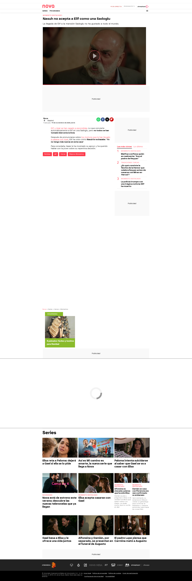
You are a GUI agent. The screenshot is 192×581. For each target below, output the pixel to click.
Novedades (47, 495)
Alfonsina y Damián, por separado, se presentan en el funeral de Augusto (95, 540)
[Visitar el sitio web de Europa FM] (120, 565)
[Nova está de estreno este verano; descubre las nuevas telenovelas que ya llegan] (60, 483)
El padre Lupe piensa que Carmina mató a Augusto (130, 539)
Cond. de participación (130, 573)
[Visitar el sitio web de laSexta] (79, 565)
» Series (49, 309)
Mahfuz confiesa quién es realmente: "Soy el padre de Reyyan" (132, 156)
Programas (55, 11)
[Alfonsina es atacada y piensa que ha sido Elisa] (123, 478)
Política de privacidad (99, 573)
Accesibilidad (110, 576)
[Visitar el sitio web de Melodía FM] (127, 565)
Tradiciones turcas (130, 162)
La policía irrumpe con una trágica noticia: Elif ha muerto (132, 184)
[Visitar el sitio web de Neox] (85, 565)
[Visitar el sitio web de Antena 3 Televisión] (71, 565)
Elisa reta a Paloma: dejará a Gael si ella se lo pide (59, 462)
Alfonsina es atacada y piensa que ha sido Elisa (122, 491)
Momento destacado (131, 151)
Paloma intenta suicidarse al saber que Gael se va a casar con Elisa (131, 463)
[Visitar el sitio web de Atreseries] (106, 565)
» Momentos (63, 309)
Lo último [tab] (138, 146)
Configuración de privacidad (94, 576)
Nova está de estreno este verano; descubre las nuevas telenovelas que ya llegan (59, 502)
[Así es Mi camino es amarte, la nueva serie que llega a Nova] (96, 448)
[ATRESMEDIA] (49, 565)
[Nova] (54, 6)
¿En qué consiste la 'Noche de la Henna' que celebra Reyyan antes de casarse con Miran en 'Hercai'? (133, 170)
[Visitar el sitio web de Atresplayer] (137, 565)
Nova (44, 309)
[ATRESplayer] (143, 6)
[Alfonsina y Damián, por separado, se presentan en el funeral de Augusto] (96, 525)
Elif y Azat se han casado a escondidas (69, 128)
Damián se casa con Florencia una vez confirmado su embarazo (140, 492)
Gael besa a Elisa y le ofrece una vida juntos (56, 539)
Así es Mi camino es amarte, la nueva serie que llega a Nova (95, 463)
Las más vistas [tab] (124, 146)
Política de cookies (114, 573)
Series (45, 11)
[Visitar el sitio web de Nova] (92, 565)
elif (55, 154)
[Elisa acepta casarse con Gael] (96, 483)
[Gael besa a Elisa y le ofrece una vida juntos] (60, 525)
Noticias (47, 154)
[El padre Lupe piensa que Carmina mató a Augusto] (132, 525)
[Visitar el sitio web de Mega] (99, 565)
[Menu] (147, 10)
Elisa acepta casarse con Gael (94, 499)
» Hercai (56, 309)
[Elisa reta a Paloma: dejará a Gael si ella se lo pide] (60, 448)
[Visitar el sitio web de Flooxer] (147, 565)
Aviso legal (87, 573)
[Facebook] (44, 121)
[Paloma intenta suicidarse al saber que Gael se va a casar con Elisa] (132, 448)
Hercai (63, 154)
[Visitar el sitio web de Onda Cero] (113, 565)
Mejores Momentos (76, 154)
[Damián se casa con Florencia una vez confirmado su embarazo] (141, 478)
